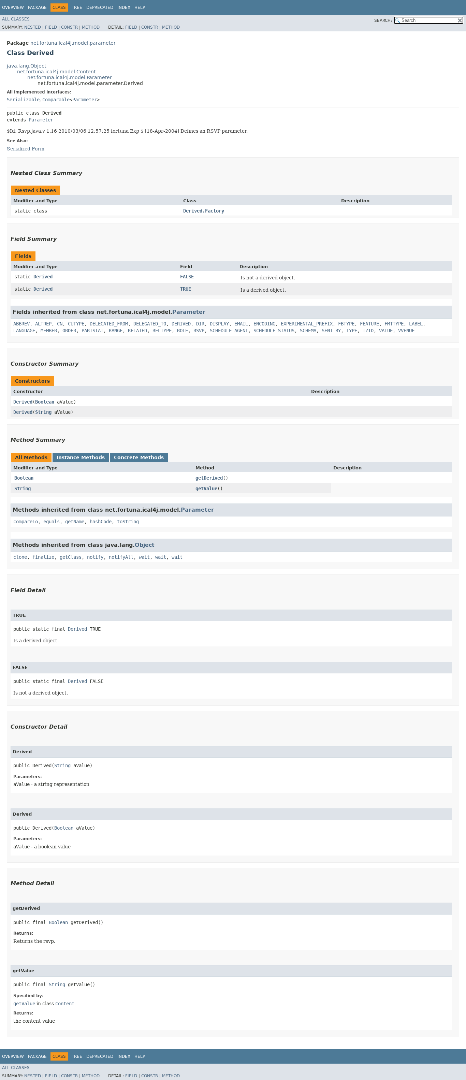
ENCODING (264, 323)
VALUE (386, 330)
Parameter (84, 99)
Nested (32, 27)
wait (144, 557)
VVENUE (406, 330)
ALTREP (43, 323)
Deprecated (99, 7)
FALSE (187, 276)
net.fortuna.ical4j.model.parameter (73, 43)
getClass (71, 557)
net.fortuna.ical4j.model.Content (56, 71)
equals (51, 521)
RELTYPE (162, 330)
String (43, 412)
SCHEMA (308, 330)
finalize (43, 557)
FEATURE (369, 323)
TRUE (185, 289)
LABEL (416, 323)
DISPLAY (219, 323)
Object (145, 545)
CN (59, 323)
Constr (69, 27)
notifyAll (121, 557)
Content (64, 1003)
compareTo (25, 521)
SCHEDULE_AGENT (229, 330)
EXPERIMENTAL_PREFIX (307, 323)
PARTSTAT (92, 330)
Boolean (44, 402)
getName (74, 521)
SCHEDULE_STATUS (273, 330)
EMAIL (241, 323)
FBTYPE (346, 323)
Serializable (23, 99)
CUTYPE (76, 323)
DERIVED (181, 323)
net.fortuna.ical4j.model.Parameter (69, 77)
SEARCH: (383, 20)
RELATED (137, 330)
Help (139, 7)
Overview (13, 7)
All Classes (16, 19)
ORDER (69, 330)
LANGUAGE (24, 330)
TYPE (351, 330)
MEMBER (49, 330)
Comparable (56, 99)
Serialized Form (25, 148)
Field (51, 27)
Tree (77, 7)
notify (95, 557)
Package (37, 7)
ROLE (182, 330)
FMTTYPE (394, 323)
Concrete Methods (139, 457)
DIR (200, 323)
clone (20, 557)
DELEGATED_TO (149, 323)
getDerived (209, 478)
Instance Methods (81, 457)
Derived (43, 276)
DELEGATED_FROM (109, 323)
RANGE (115, 330)
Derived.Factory (203, 211)
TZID (368, 330)
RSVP (198, 330)
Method (91, 27)
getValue (206, 488)
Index (123, 7)
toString (128, 521)
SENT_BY (331, 330)
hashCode (101, 521)
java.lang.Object (26, 66)
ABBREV (21, 323)
